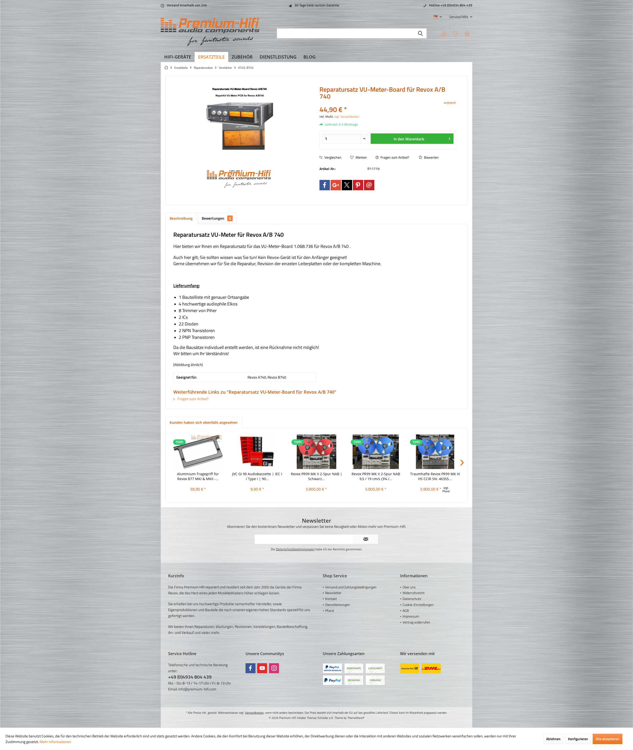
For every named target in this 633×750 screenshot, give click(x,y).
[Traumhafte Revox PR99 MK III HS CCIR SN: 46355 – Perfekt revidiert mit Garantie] (435, 451)
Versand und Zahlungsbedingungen (351, 587)
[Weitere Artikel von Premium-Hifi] (450, 104)
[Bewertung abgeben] (381, 103)
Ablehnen (553, 738)
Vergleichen (332, 157)
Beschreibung (181, 218)
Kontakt (331, 598)
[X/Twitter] (347, 185)
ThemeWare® (355, 717)
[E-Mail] (369, 185)
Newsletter (333, 592)
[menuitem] (459, 17)
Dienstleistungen (337, 604)
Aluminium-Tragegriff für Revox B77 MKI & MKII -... (198, 476)
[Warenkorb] (467, 33)
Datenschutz (412, 598)
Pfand (329, 610)
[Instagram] (274, 668)
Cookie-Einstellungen (418, 604)
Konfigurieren (578, 738)
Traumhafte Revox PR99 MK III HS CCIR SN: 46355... (435, 476)
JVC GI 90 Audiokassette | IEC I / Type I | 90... (257, 476)
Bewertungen (216, 218)
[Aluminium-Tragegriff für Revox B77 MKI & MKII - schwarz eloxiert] (198, 451)
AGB (406, 610)
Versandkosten (254, 712)
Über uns (409, 587)
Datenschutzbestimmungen (295, 549)
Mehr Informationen (55, 742)
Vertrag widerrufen (416, 622)
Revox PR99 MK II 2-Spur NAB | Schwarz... (316, 476)
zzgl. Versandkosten (346, 116)
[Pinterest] (358, 185)
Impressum (411, 616)
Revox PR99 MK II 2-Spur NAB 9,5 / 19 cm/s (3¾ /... (376, 476)
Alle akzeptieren (607, 738)
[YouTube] (262, 668)
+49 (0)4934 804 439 (190, 676)
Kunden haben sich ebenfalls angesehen (204, 422)
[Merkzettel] (455, 33)
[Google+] (336, 185)
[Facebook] (324, 185)
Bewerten (431, 157)
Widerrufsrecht (414, 592)
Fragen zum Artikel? (394, 157)
